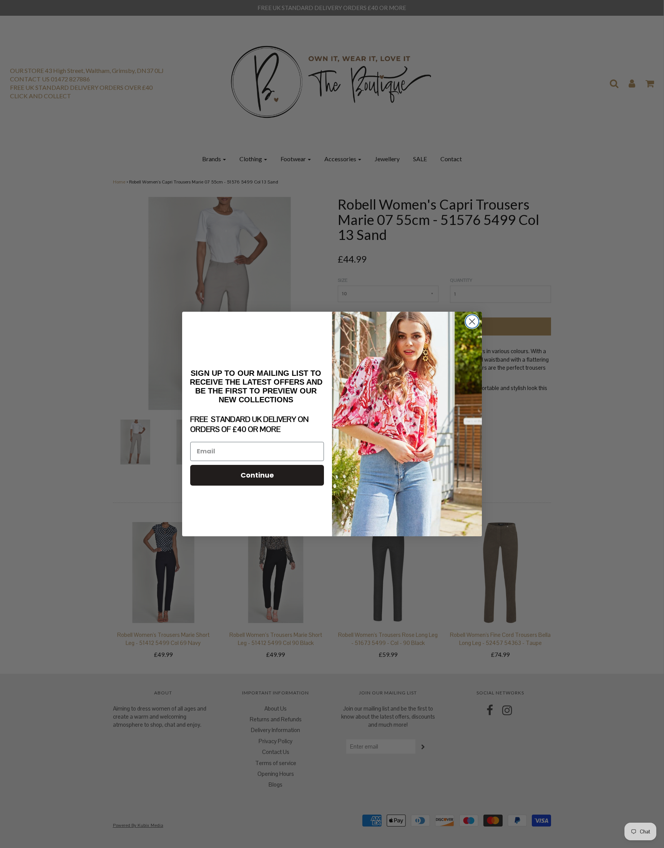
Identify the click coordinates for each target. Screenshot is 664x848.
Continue (257, 475)
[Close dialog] (472, 321)
